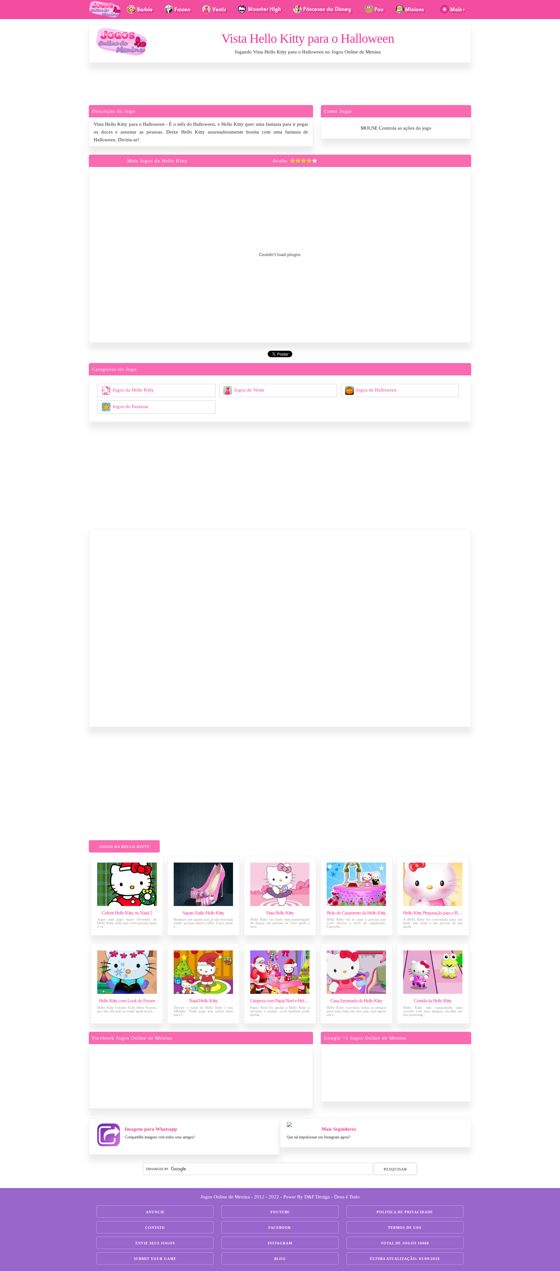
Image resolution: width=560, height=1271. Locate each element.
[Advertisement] (280, 85)
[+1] (421, 1072)
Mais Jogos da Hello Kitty (157, 160)
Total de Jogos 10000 (405, 1243)
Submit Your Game (155, 1259)
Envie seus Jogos (155, 1243)
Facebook (279, 1228)
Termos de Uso (405, 1228)
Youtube (280, 1212)
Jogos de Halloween (376, 389)
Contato (155, 1228)
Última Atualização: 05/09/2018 (405, 1259)
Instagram (280, 1243)
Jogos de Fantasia (130, 406)
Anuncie (155, 1212)
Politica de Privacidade (405, 1212)
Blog (280, 1259)
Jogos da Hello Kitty (133, 389)
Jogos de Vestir (249, 389)
